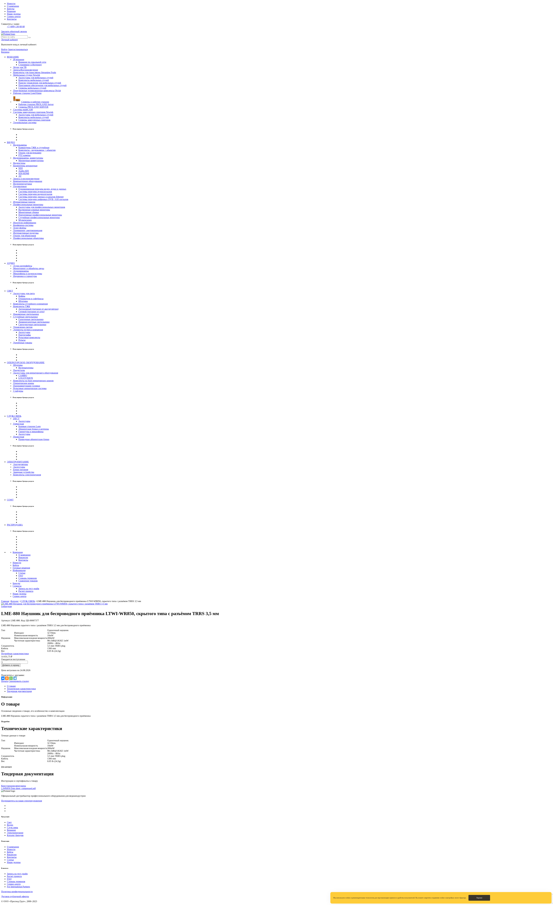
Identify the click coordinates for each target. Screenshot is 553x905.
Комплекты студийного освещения (30, 304)
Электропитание (15, 832)
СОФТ (10, 500)
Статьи (21, 573)
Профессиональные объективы (28, 238)
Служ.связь (12, 827)
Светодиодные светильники (32, 324)
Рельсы (21, 340)
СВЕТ (10, 291)
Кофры (21, 296)
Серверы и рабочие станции (35, 102)
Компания (18, 552)
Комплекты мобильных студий (33, 80)
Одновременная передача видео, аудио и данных (42, 189)
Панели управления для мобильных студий (39, 83)
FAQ (20, 575)
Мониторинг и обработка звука (28, 268)
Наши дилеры (14, 14)
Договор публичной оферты (15, 896)
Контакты (12, 19)
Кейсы (16, 565)
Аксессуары (24, 332)
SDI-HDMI (23, 173)
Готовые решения (21, 568)
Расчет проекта (25, 591)
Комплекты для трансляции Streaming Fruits (34, 72)
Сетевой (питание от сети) (31, 311)
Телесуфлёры (19, 228)
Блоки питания (20, 469)
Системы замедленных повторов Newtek (33, 112)
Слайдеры (18, 391)
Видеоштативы (25, 367)
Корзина (5, 52)
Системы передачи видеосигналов (35, 194)
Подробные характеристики (15, 653)
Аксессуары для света (24, 293)
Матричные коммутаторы (31, 160)
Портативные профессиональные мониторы (40, 215)
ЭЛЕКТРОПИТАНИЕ (18, 462)
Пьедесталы (19, 370)
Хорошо (479, 898)
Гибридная (18, 424)
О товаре (11, 686)
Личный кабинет (9, 39)
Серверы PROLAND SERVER (33, 107)
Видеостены (19, 163)
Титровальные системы (24, 122)
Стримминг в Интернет (30, 64)
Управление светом (22, 327)
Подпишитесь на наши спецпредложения (21, 801)
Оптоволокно (20, 186)
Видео (10, 825)
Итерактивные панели (24, 202)
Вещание (11, 830)
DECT (16, 418)
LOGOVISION (25, 378)
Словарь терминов (27, 578)
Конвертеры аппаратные (25, 165)
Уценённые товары (22, 342)
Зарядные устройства (23, 472)
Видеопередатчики (22, 184)
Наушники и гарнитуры (25, 276)
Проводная (18, 437)
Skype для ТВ (19, 67)
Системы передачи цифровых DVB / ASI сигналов (43, 199)
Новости (11, 3)
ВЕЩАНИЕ (13, 57)
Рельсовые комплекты (29, 337)
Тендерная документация (19, 691)
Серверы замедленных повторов (34, 120)
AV (20, 176)
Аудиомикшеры (21, 271)
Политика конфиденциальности (17, 891)
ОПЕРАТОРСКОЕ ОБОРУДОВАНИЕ (25, 362)
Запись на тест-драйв (28, 588)
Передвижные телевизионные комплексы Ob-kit (37, 90)
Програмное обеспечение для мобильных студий (42, 85)
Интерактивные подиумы (26, 233)
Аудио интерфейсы (22, 266)
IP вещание (18, 59)
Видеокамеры (20, 145)
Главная (5, 601)
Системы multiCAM (23, 109)
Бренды (10, 8)
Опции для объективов (24, 235)
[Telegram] (15, 678)
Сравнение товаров (28, 581)
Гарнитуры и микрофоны (30, 431)
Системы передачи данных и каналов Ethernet (41, 197)
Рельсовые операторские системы (30, 388)
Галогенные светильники (30, 319)
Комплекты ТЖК (21, 306)
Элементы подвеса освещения (28, 329)
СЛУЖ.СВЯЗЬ (14, 416)
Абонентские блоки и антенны (33, 429)
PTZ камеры (24, 155)
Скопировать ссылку (19, 681)
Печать (4, 681)
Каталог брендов (15, 835)
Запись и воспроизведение (26, 178)
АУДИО (11, 263)
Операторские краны (23, 383)
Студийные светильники (25, 317)
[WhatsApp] (11, 678)
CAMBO (22, 375)
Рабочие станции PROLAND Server (36, 104)
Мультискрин (25, 220)
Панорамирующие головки (26, 386)
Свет (9, 822)
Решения (11, 11)
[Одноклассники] (7, 678)
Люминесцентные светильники (34, 322)
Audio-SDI (23, 171)
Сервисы (17, 586)
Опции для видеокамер (29, 153)
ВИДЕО (11, 142)
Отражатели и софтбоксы (30, 298)
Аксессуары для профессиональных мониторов (41, 207)
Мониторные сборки (28, 212)
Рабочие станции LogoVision (27, 93)
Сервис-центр (14, 16)
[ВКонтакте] (3, 678)
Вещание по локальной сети (32, 62)
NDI (20, 168)
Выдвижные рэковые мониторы (34, 209)
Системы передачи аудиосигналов (35, 191)
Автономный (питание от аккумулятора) (38, 309)
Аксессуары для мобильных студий (35, 77)
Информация (19, 570)
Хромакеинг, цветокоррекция (27, 230)
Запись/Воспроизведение (25, 70)
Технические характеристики (21, 688)
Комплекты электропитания (27, 475)
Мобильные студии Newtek (26, 75)
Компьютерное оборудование (27, 181)
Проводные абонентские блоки (33, 439)
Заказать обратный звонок (14, 31)
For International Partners (18, 886)
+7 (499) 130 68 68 (16, 26)
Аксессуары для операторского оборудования (35, 373)
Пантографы (24, 335)
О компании (13, 6)
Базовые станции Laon (29, 426)
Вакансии (23, 557)
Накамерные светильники (26, 314)
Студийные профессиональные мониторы (39, 217)
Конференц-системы (23, 225)
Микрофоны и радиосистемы (27, 273)
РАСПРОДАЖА (15, 525)
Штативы (23, 301)
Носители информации (24, 222)
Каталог (15, 601)
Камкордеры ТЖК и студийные (33, 147)
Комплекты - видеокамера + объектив (37, 150)
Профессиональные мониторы (28, 204)
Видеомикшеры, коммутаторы (28, 158)
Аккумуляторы (20, 464)
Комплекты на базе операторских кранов (33, 380)
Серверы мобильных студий (32, 88)
